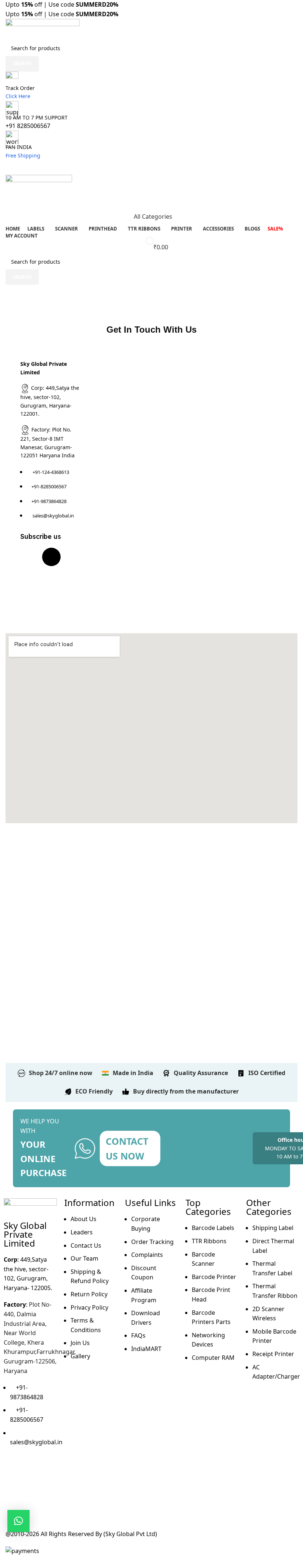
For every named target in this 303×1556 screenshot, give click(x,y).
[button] (18, 1521)
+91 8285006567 (28, 126)
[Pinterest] (29, 578)
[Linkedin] (51, 578)
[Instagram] (33, 1471)
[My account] (151, 201)
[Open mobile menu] (151, 167)
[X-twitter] (51, 557)
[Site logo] (42, 29)
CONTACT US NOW (127, 1148)
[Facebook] (29, 557)
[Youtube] (29, 599)
